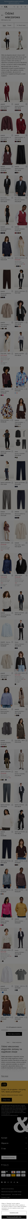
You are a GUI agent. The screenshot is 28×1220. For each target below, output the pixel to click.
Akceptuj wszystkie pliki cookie (14, 1217)
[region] (14, 1209)
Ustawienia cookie (14, 1212)
